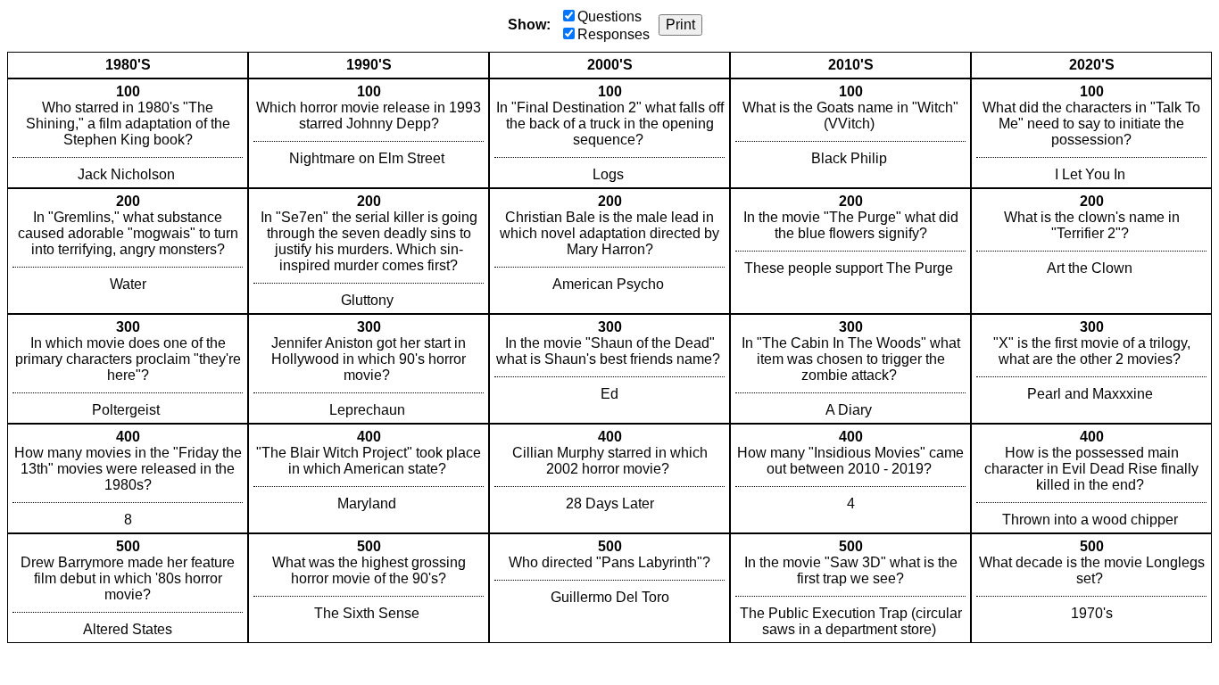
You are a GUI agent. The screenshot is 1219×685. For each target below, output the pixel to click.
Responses (613, 34)
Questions (609, 16)
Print (680, 24)
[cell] (127, 133)
